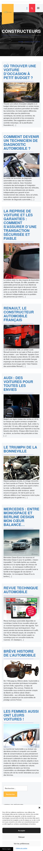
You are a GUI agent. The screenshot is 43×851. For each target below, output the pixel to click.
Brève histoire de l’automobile (20, 653)
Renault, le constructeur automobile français (19, 313)
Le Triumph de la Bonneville (20, 449)
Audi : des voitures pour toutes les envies (18, 383)
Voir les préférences (21, 843)
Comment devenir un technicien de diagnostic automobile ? (21, 142)
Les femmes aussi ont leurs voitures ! (21, 715)
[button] (39, 807)
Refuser (21, 837)
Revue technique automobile (21, 589)
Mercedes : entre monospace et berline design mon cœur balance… (21, 516)
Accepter (21, 830)
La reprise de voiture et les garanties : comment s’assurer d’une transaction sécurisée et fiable (20, 224)
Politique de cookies (21, 848)
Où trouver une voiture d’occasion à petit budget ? (20, 71)
